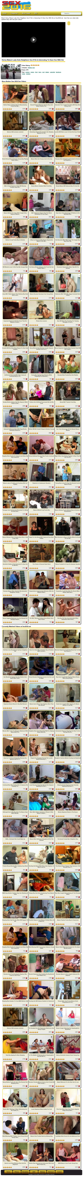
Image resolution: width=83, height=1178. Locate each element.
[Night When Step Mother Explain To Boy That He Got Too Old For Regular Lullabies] (68, 436)
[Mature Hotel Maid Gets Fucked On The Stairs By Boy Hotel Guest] (68, 927)
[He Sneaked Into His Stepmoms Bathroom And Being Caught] (42, 1008)
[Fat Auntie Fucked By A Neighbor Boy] (68, 819)
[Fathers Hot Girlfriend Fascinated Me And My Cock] (42, 382)
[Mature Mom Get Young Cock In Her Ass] (42, 139)
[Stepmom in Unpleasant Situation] (42, 463)
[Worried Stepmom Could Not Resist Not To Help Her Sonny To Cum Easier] (68, 630)
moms (32, 72)
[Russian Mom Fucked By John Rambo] (68, 355)
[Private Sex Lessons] (42, 301)
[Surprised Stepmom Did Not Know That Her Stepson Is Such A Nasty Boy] (15, 301)
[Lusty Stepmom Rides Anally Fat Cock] (42, 1089)
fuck (36, 72)
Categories (14, 13)
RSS (36, 13)
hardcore (58, 72)
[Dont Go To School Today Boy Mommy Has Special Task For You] (15, 738)
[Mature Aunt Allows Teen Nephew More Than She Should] (42, 684)
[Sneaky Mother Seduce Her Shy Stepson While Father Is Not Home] (15, 382)
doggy (47, 72)
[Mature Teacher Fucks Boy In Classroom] (68, 900)
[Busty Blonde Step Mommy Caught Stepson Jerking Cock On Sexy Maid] (42, 328)
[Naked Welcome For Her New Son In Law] (68, 1062)
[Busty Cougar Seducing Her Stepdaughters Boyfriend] (68, 1008)
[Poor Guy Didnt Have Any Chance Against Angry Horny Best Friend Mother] (68, 1089)
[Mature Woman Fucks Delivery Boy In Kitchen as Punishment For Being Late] (68, 490)
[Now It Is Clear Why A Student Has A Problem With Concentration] (42, 630)
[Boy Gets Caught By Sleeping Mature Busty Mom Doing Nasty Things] (68, 657)
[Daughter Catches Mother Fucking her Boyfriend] (68, 738)
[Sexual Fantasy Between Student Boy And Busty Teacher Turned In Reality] (42, 85)
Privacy (17, 1172)
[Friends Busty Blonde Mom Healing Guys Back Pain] (15, 846)
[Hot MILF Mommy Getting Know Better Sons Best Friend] (42, 598)
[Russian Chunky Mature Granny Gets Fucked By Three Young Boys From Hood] (42, 1062)
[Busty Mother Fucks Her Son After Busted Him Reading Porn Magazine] (15, 1062)
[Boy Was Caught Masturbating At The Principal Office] (68, 873)
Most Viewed (26, 13)
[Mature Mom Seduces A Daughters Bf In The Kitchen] (42, 819)
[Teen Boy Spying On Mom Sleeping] (15, 1035)
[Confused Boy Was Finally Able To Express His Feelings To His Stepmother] (15, 765)
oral (43, 72)
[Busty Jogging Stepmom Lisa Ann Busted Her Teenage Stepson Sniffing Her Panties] (15, 598)
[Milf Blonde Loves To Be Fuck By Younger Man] (15, 247)
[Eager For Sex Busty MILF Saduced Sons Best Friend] (42, 517)
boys (40, 72)
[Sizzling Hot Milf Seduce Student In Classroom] (42, 981)
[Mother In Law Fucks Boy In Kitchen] (15, 220)
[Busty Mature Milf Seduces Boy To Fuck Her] (68, 166)
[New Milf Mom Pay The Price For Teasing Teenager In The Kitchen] (68, 301)
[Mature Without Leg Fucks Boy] (42, 490)
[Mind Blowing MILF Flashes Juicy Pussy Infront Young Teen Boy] (15, 1116)
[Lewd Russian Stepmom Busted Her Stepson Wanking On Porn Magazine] (42, 765)
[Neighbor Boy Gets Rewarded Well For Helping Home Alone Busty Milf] (42, 711)
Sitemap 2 (51, 1172)
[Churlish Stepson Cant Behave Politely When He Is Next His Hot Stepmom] (42, 900)
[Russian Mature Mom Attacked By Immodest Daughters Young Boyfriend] (15, 571)
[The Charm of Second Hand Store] (42, 544)
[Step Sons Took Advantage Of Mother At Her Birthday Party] (68, 193)
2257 (33, 1172)
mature (28, 72)
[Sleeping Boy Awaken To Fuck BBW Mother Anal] (15, 981)
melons (28, 74)
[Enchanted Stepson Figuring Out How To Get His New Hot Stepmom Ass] (68, 711)
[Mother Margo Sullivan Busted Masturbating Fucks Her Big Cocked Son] (15, 85)
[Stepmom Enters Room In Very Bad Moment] (15, 684)
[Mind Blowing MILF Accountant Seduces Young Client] (42, 927)
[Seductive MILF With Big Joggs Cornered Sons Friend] (68, 274)
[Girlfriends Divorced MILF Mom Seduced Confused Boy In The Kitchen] (15, 355)
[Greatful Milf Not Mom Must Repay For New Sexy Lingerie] (15, 328)
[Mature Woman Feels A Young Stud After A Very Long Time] (15, 517)
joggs (23, 74)
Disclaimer (25, 1172)
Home (4, 13)
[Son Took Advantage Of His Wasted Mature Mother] (68, 409)
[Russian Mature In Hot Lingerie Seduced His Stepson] (68, 954)
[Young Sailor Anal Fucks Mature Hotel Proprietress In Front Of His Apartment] (68, 981)
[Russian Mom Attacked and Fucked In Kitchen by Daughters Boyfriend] (68, 139)
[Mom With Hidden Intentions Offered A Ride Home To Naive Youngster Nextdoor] (42, 792)
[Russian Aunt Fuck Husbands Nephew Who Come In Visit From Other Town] (15, 954)
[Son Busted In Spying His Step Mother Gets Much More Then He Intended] (15, 657)
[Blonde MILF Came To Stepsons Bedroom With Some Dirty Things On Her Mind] (15, 711)
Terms (8, 1172)
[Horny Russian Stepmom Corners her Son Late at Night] (42, 657)
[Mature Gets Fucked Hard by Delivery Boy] (42, 1116)
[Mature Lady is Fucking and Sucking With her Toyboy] (15, 463)
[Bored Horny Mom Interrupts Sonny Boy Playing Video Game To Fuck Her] (15, 139)
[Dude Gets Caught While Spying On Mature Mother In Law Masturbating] (68, 684)
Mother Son (31, 67)
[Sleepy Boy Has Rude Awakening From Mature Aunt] (42, 873)
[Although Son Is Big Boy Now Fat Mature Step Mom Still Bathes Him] (15, 792)
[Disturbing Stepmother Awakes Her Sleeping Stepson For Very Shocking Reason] (42, 112)
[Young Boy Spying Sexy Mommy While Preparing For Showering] (42, 355)
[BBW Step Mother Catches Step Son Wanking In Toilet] (15, 873)
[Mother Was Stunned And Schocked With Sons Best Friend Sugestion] (42, 1143)
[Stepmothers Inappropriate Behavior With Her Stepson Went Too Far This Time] (42, 571)
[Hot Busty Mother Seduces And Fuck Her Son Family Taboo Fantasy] (42, 247)
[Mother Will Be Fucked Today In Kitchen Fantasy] (42, 409)
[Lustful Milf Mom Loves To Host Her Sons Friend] (68, 112)
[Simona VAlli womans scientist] (15, 112)
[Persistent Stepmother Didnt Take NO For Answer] (68, 247)
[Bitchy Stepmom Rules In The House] (68, 792)
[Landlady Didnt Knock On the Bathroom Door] (68, 1116)
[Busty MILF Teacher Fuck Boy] (68, 382)
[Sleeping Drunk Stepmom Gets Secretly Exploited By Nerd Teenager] (68, 765)
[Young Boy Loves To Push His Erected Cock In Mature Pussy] (68, 463)
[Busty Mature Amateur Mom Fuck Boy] (42, 166)
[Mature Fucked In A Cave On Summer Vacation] (68, 544)
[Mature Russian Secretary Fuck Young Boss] (42, 274)
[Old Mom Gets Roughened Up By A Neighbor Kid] (15, 630)
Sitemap (42, 1172)
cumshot (52, 72)
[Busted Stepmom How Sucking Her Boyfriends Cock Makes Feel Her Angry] (42, 954)
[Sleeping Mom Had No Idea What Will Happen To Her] (15, 900)
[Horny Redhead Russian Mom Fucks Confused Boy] (42, 436)
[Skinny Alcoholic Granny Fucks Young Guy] (68, 1035)
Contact (59, 1172)
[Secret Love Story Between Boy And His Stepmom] (15, 1143)
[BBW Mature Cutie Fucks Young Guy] (68, 1143)
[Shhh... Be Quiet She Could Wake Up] (15, 819)
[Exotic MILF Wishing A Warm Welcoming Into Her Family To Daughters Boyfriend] (15, 1089)
